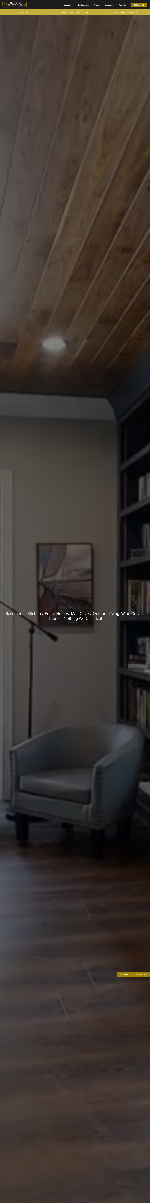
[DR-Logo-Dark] (14, 2)
